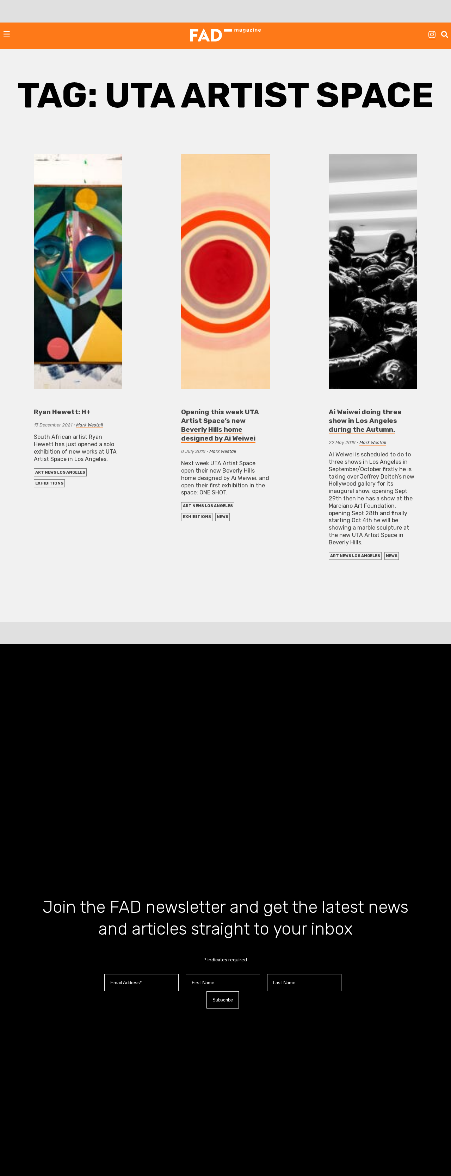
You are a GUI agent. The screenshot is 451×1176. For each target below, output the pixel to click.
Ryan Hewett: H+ (62, 412)
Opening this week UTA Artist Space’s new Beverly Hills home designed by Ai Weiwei (220, 425)
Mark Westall (89, 425)
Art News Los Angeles (60, 472)
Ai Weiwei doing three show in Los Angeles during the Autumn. (365, 421)
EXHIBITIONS (49, 483)
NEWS (222, 516)
